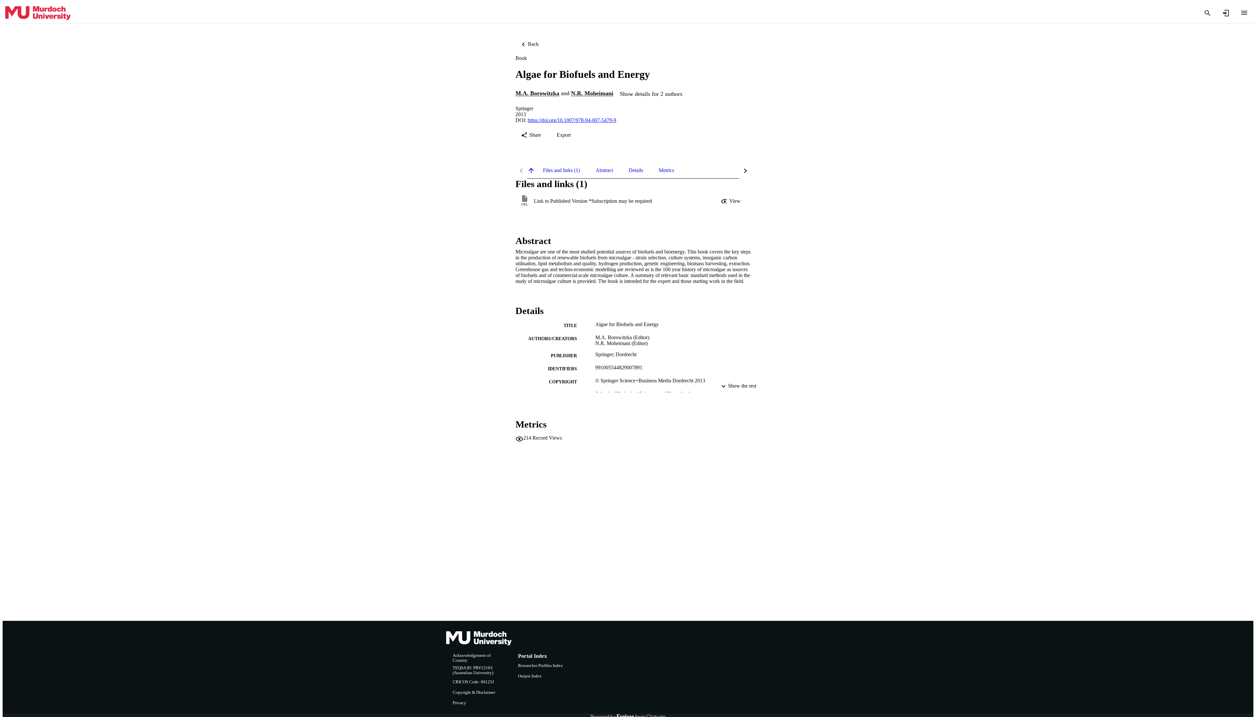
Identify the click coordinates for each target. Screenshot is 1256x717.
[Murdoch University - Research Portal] (38, 13)
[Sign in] (1225, 13)
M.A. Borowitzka (537, 93)
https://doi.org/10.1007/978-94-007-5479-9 (572, 120)
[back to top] (531, 170)
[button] (731, 201)
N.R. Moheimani (592, 93)
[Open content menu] (1244, 12)
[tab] (561, 170)
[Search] (1207, 13)
